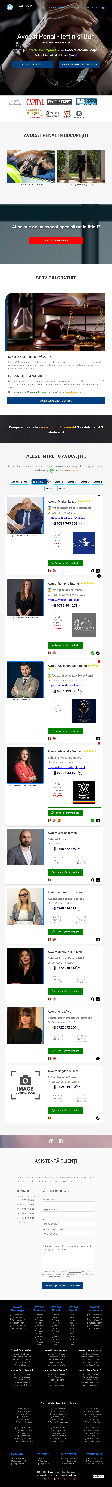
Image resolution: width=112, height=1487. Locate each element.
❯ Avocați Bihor (24, 1419)
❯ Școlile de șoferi (68, 1461)
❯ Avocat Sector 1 (17, 1315)
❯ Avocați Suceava (92, 1428)
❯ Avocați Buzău (58, 1417)
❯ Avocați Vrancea (92, 1441)
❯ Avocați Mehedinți (24, 1441)
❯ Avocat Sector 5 (17, 1326)
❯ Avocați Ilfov (24, 1436)
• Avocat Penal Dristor (90, 1357)
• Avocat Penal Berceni (22, 1374)
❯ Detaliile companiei (94, 1464)
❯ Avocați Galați (92, 1419)
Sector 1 (58, 482)
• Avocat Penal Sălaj (56, 1382)
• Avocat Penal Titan (90, 1360)
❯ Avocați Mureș (58, 1428)
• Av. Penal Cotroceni (56, 1374)
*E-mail (45, 1219)
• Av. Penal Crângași (90, 1377)
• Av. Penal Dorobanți (22, 1357)
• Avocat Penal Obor (56, 1359)
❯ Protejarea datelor (94, 1461)
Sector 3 (84, 482)
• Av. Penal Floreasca (22, 1359)
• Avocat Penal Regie (90, 1385)
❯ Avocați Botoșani (24, 1422)
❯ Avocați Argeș (24, 1414)
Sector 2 (71, 482)
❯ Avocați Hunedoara (24, 1428)
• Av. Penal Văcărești (22, 1385)
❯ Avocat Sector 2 (17, 1317)
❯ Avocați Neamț (58, 1430)
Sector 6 (63, 488)
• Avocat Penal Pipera (56, 1362)
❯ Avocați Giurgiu (92, 1422)
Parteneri (91, 8)
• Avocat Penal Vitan (90, 1365)
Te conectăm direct (56, 240)
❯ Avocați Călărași (58, 1419)
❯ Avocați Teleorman (92, 1430)
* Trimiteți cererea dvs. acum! (62, 1285)
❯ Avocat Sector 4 (17, 1323)
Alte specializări (19, 482)
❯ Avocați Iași (24, 1433)
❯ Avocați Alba (24, 1408)
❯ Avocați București (58, 1414)
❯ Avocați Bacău (24, 1417)
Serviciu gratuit (57, 8)
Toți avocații (39, 482)
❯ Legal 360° (43, 1464)
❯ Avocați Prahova (58, 1436)
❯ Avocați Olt (58, 1433)
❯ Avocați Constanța (92, 1411)
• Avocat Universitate (56, 1365)
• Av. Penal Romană (22, 1362)
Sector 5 (50, 488)
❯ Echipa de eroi (17, 1464)
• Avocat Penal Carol (21, 1377)
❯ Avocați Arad (23, 1411)
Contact (76, 8)
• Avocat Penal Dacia (56, 1354)
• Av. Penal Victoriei (22, 1365)
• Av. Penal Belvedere (90, 1374)
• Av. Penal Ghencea (90, 1380)
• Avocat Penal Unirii (90, 1362)
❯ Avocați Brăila (58, 1408)
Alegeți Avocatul (32, 64)
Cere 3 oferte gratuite (67, 872)
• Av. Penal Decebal (90, 1354)
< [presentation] (55, 189)
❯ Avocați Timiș (92, 1433)
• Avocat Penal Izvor (56, 1380)
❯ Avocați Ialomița (24, 1430)
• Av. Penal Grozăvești (90, 1382)
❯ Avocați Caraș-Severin (58, 1422)
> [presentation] (56, 189)
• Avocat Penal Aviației (21, 1354)
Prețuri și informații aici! (67, 563)
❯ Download (43, 1461)
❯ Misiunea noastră (17, 1461)
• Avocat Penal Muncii (56, 1357)
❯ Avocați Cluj (92, 1408)
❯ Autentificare (43, 1458)
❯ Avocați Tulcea (92, 1436)
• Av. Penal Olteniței (22, 1380)
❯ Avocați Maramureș (24, 1438)
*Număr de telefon (52, 1229)
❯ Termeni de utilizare (94, 1458)
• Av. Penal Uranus (56, 1385)
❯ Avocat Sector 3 (17, 1320)
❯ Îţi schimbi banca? (68, 1464)
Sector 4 (97, 482)
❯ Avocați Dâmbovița (92, 1414)
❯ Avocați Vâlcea (92, 1438)
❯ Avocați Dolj (92, 1417)
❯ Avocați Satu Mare (58, 1438)
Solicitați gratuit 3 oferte (56, 401)
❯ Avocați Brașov (58, 1411)
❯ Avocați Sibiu (58, 1441)
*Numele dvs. (48, 1199)
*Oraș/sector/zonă (50, 1209)
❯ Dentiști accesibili (69, 1458)
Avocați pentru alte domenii (79, 64)
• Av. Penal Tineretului (22, 1382)
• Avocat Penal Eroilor (56, 1377)
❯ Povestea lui (17, 1458)
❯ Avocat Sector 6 (17, 1328)
